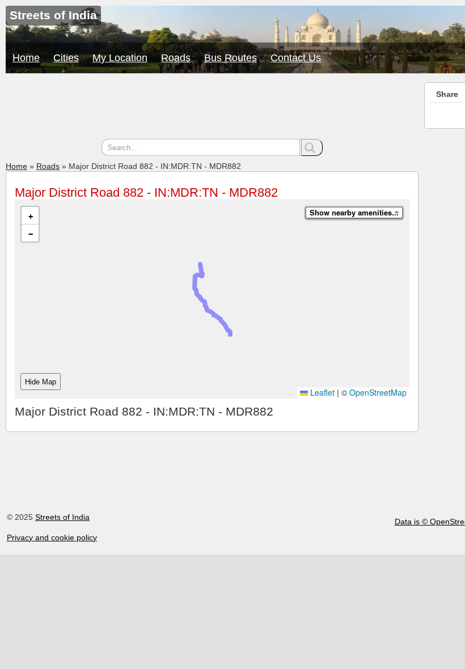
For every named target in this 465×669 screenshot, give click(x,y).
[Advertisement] (212, 107)
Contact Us (295, 57)
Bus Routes (230, 57)
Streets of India (62, 517)
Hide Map (40, 382)
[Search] (312, 147)
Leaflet (321, 392)
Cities (66, 57)
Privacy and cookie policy (52, 537)
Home (26, 57)
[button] (30, 216)
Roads (176, 57)
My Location (119, 57)
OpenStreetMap (378, 392)
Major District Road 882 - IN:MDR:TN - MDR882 (146, 192)
